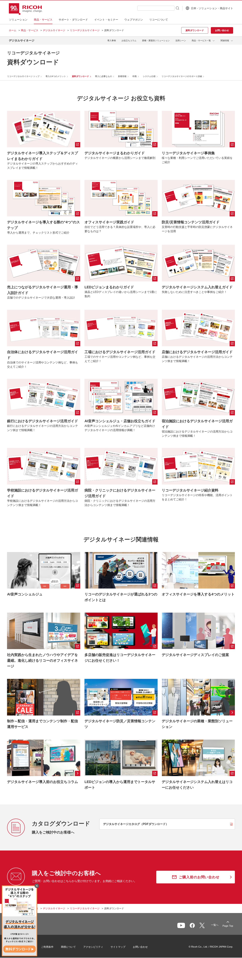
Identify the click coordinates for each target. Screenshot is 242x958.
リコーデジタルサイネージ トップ (23, 76)
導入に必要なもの (103, 76)
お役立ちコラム (129, 40)
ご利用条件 (47, 946)
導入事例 (111, 40)
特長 (135, 76)
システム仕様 (149, 76)
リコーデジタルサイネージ (85, 30)
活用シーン (180, 40)
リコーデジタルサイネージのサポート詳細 (182, 76)
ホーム (12, 30)
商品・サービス (29, 30)
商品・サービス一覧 (201, 40)
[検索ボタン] (177, 8)
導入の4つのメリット (56, 76)
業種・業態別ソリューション (156, 40)
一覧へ (214, 924)
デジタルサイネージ (54, 30)
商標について (68, 946)
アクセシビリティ (93, 946)
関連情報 (225, 40)
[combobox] (156, 8)
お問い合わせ (140, 946)
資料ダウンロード (80, 76)
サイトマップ (118, 946)
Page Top (228, 925)
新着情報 (122, 76)
